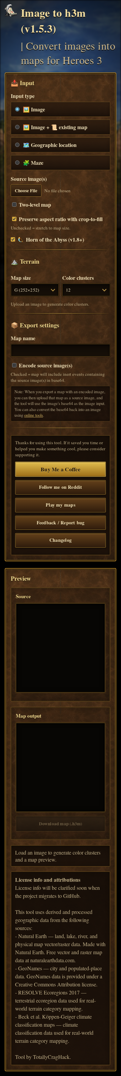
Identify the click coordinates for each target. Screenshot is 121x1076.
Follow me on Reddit (60, 487)
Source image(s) (29, 179)
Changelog (60, 540)
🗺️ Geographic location (50, 145)
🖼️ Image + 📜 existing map (55, 127)
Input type (23, 96)
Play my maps (60, 504)
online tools (33, 415)
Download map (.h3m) (60, 823)
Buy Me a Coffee (60, 469)
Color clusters (78, 277)
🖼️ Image (34, 109)
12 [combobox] (68, 290)
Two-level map (34, 204)
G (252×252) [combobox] (26, 290)
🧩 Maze (33, 162)
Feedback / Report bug (60, 522)
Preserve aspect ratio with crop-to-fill (60, 219)
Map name (23, 338)
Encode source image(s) (44, 365)
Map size (21, 277)
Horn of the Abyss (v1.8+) (55, 239)
